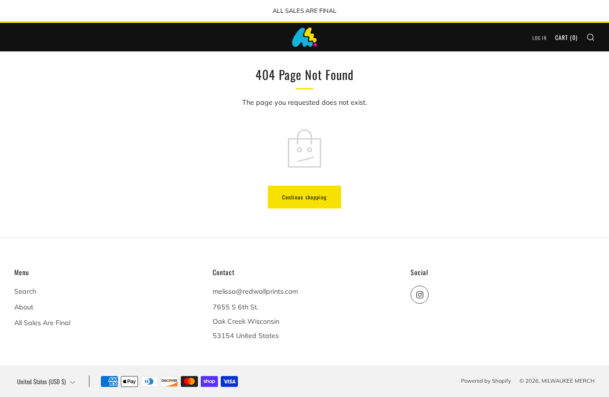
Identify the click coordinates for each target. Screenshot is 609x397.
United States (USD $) (41, 381)
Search (25, 291)
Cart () (566, 37)
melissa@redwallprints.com (255, 291)
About (23, 307)
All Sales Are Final (42, 322)
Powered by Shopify (486, 380)
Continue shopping (304, 197)
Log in (539, 37)
